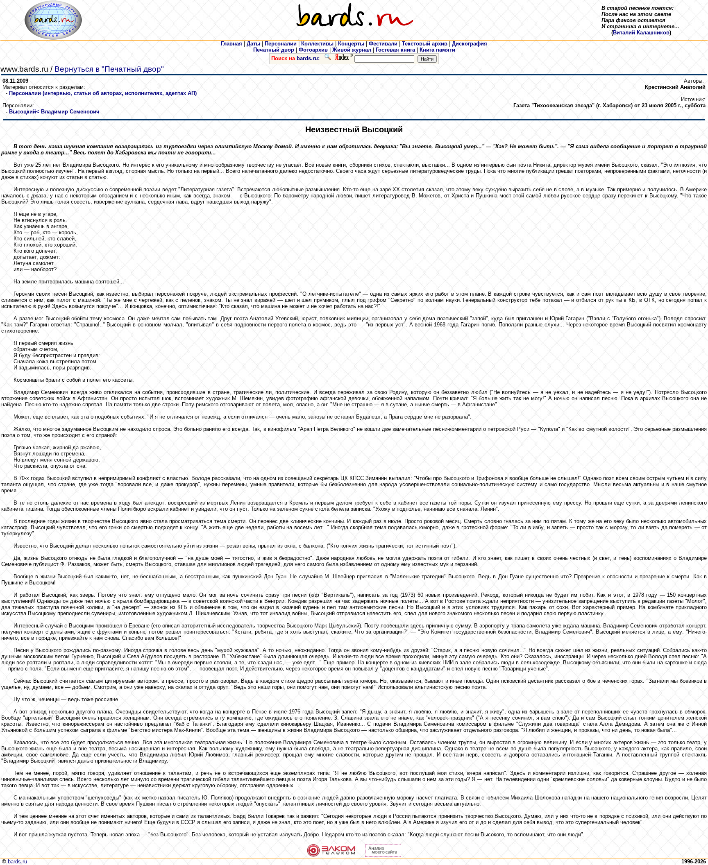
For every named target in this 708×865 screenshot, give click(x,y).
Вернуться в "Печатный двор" (109, 69)
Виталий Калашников (641, 32)
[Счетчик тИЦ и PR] (383, 855)
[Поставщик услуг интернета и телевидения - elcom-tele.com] (331, 855)
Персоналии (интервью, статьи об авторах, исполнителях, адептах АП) (103, 93)
